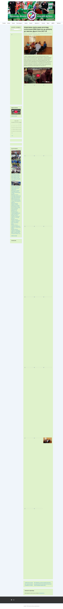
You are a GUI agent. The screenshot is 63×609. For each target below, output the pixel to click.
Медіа (48, 23)
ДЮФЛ (53, 23)
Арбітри (26, 23)
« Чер (12, 135)
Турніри (30, 23)
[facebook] (11, 600)
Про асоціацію (19, 23)
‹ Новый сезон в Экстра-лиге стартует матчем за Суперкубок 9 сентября (29, 584)
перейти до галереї (14, 235)
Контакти (43, 23)
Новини (13, 23)
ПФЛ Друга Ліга (26, 34)
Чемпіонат (59, 23)
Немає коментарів (37, 34)
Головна (4, 23)
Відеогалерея (46, 33)
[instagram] (13, 600)
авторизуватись (41, 593)
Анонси (8, 23)
